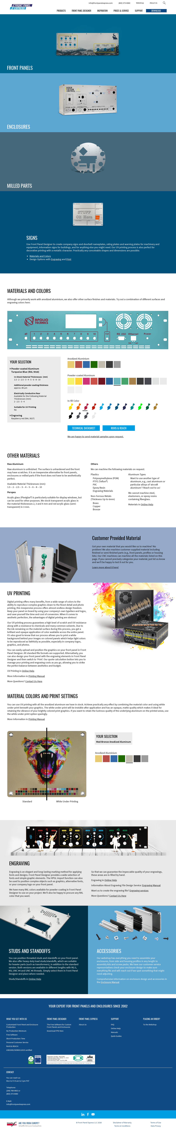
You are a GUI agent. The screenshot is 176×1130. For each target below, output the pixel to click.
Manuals (114, 1032)
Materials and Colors (40, 256)
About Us (153, 3)
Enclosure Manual (110, 982)
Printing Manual (36, 676)
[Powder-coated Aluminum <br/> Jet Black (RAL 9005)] (140, 381)
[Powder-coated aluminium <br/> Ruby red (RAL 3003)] (101, 381)
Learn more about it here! (105, 567)
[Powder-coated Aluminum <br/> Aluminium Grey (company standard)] (155, 381)
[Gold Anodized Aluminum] (71, 364)
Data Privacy (156, 1126)
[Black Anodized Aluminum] (109, 364)
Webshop (140, 3)
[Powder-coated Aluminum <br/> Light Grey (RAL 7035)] (163, 381)
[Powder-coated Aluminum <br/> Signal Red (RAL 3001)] (94, 381)
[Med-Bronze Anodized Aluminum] (101, 364)
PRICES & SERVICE (121, 10)
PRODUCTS (61, 10)
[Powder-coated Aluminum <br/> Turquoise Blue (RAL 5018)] (117, 381)
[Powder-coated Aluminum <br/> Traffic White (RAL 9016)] (78, 389)
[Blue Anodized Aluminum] (86, 364)
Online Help (147, 504)
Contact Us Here (33, 681)
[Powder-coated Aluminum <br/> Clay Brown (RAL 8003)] (132, 381)
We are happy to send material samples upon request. (96, 436)
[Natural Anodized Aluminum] (117, 364)
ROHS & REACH (118, 428)
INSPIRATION (102, 10)
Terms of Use (155, 1122)
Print (68, 259)
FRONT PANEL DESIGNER (81, 10)
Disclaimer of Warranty (122, 1122)
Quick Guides (116, 1036)
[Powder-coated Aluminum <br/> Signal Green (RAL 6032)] (124, 381)
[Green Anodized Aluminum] (94, 364)
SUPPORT (139, 10)
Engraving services (139, 890)
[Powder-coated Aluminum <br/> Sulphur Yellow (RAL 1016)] (71, 381)
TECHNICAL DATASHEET (83, 428)
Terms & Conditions (122, 1126)
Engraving (56, 259)
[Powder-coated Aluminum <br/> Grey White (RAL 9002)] (71, 389)
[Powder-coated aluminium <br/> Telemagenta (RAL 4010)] (86, 381)
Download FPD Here (55, 1031)
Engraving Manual (151, 885)
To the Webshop (149, 1024)
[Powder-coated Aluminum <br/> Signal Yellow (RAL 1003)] (78, 381)
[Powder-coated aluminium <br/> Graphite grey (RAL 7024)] (148, 381)
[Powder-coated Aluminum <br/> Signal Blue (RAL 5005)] (109, 381)
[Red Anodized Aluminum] (78, 364)
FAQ (112, 1024)
